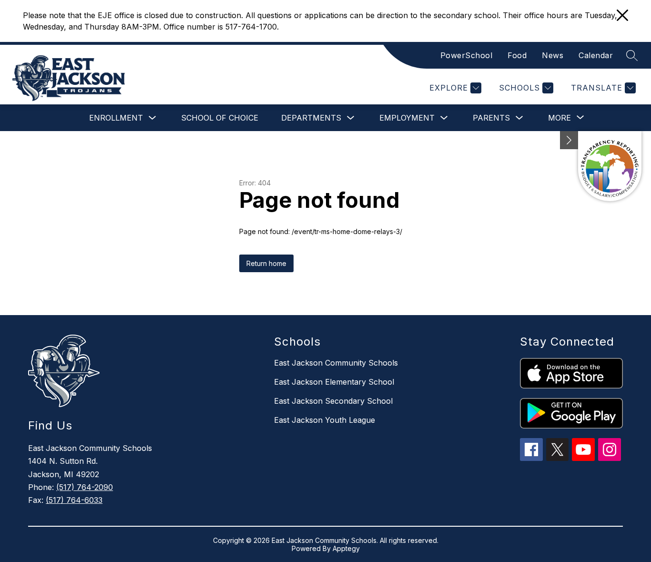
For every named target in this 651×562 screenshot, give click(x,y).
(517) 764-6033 (74, 500)
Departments (311, 118)
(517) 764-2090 (84, 487)
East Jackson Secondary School (333, 401)
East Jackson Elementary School (334, 382)
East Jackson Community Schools (336, 363)
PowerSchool (466, 55)
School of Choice (219, 118)
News (552, 55)
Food (517, 55)
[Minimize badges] (569, 140)
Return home (266, 263)
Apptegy (346, 548)
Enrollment (116, 118)
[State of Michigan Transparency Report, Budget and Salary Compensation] (609, 166)
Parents (491, 118)
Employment (407, 118)
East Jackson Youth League (324, 420)
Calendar (596, 55)
